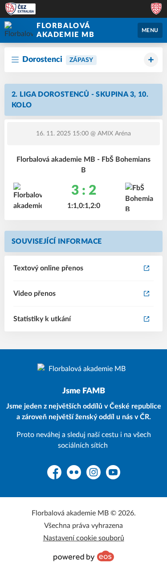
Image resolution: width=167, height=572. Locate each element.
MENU (150, 30)
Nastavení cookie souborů (83, 538)
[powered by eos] (83, 556)
